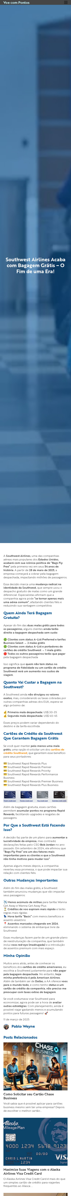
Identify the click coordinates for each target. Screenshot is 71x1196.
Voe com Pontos (16, 2)
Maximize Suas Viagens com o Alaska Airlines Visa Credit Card (31, 1171)
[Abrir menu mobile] (66, 2)
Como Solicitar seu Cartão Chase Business (28, 1096)
